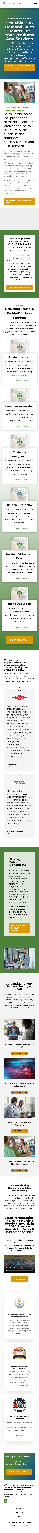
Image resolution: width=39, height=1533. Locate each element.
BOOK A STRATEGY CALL (19, 1472)
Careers (19, 1516)
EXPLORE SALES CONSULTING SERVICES (18, 928)
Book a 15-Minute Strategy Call (19, 201)
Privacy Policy (23, 1525)
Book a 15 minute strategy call (19, 67)
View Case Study (19, 1053)
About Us (19, 1512)
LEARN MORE (19, 381)
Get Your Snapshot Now (19, 287)
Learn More (19, 1279)
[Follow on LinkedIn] (5, 1501)
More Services (18, 640)
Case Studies (19, 1508)
